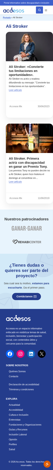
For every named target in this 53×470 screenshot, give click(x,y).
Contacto (13, 376)
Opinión (13, 439)
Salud (12, 449)
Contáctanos (24, 296)
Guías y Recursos (18, 429)
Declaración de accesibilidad (24, 384)
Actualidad (14, 405)
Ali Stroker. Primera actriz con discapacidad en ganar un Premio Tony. (28, 162)
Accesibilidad (16, 410)
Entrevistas (14, 419)
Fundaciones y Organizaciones (25, 424)
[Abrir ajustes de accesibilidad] (47, 464)
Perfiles (13, 444)
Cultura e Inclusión (18, 415)
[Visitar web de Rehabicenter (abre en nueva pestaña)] (26, 243)
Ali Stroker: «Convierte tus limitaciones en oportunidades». (26, 71)
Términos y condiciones (21, 389)
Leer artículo (15, 90)
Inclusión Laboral (18, 434)
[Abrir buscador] (39, 10)
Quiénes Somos (17, 371)
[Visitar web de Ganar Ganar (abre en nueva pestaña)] (26, 230)
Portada (7, 17)
